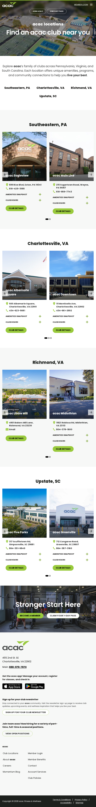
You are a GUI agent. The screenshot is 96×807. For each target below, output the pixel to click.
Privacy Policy (81, 799)
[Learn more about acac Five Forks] (24, 513)
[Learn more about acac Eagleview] (24, 156)
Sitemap (79, 802)
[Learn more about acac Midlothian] (71, 394)
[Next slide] (91, 174)
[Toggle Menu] (91, 4)
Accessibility (66, 802)
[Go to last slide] (5, 174)
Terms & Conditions (62, 799)
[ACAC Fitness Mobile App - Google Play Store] (35, 686)
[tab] (46, 219)
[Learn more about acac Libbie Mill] (24, 394)
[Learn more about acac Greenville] (71, 513)
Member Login (81, 4)
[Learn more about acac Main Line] (71, 156)
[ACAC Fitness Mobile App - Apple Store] (12, 686)
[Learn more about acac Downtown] (71, 275)
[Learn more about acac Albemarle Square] (24, 275)
